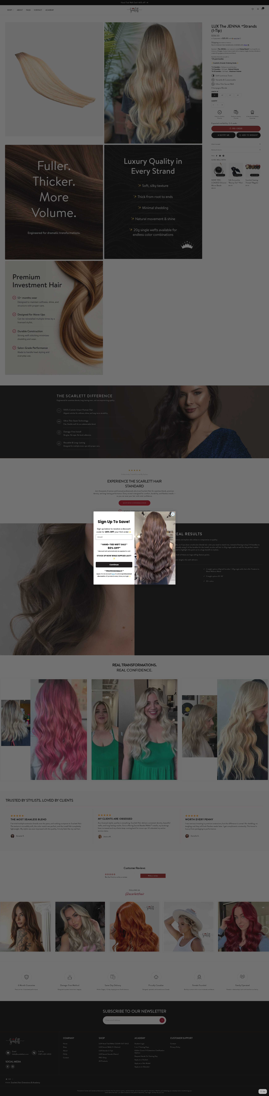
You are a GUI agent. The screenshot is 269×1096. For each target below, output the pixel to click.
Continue (114, 564)
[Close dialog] (173, 514)
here (113, 573)
